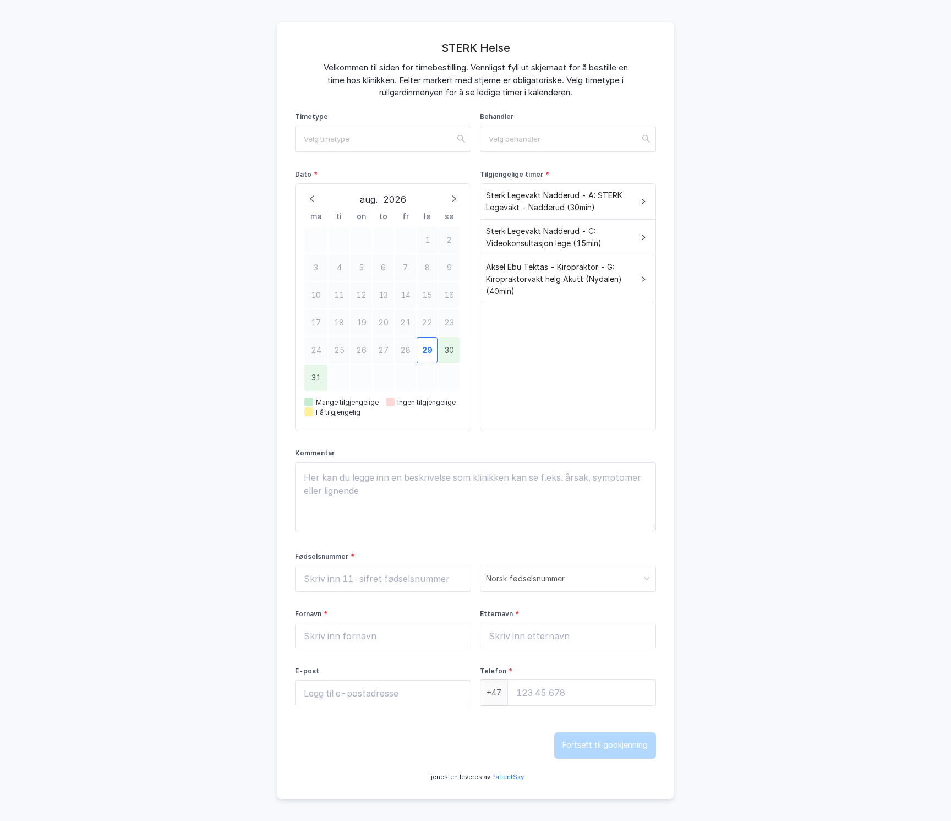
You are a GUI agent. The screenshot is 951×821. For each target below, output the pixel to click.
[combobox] (383, 139)
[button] (567, 202)
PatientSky (507, 777)
